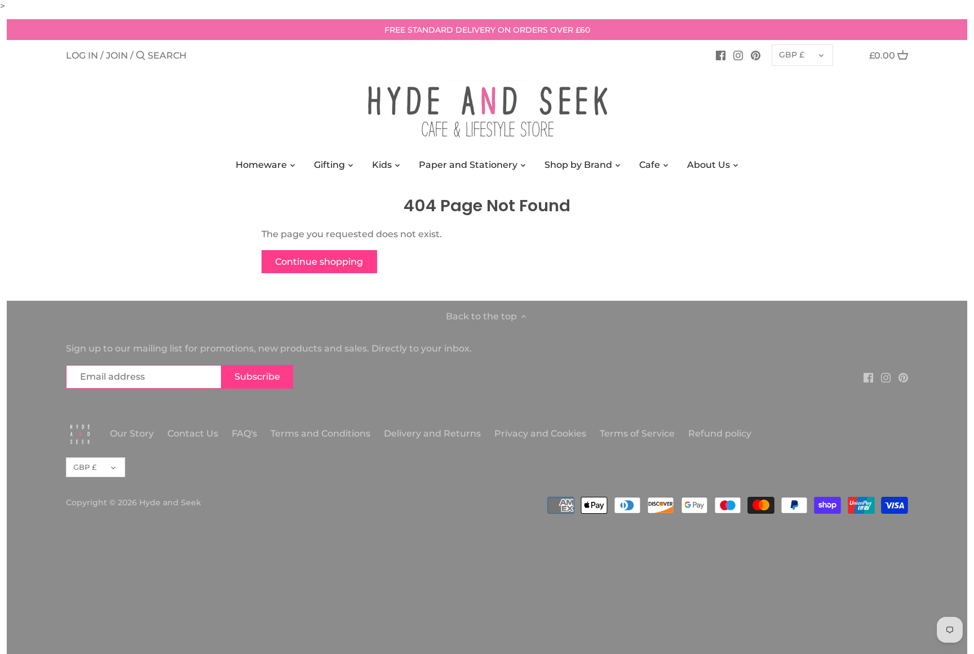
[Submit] (140, 56)
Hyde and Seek (170, 502)
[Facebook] (720, 55)
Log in (82, 55)
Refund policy (719, 433)
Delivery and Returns (433, 433)
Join (117, 55)
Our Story (132, 433)
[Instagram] (738, 55)
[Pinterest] (755, 55)
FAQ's (244, 433)
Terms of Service (637, 433)
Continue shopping (319, 261)
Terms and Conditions (322, 433)
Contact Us (192, 433)
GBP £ (791, 55)
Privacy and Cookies (540, 433)
